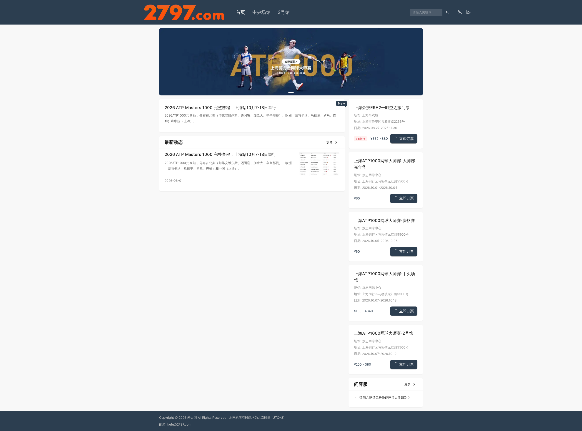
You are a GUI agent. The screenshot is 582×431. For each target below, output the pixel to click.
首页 (240, 12)
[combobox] (424, 12)
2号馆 (284, 12)
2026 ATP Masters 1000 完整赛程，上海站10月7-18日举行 (220, 154)
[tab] (384, 397)
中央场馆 (261, 12)
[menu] (321, 12)
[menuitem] (240, 12)
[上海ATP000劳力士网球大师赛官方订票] (291, 61)
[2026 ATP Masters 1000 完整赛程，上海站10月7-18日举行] (319, 163)
